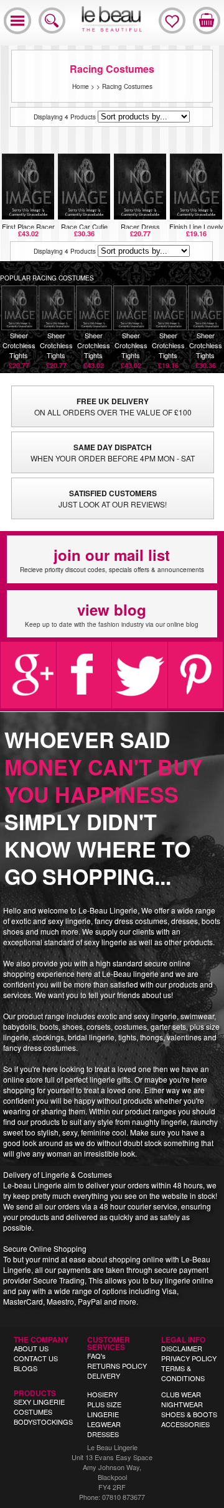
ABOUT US (31, 1348)
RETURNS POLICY (117, 1366)
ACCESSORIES (185, 1424)
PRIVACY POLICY (189, 1358)
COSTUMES (33, 1412)
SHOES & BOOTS (189, 1414)
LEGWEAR (104, 1424)
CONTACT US (36, 1358)
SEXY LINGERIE (39, 1402)
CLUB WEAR (181, 1394)
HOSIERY (102, 1394)
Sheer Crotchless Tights (18, 350)
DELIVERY (103, 1376)
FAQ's (96, 1356)
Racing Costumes (127, 86)
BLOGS (25, 1368)
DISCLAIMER (181, 1348)
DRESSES (103, 1434)
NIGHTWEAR (182, 1404)
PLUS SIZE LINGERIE (104, 1409)
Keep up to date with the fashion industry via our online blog (111, 614)
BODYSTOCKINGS (43, 1422)
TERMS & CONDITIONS (183, 1373)
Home (80, 86)
